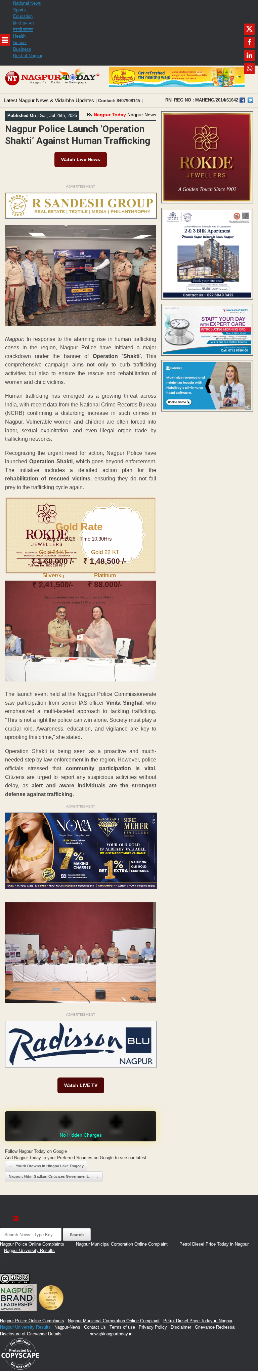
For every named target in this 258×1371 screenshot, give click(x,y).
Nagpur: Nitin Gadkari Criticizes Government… (54, 1176)
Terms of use (122, 1327)
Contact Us (95, 1327)
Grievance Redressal (215, 1327)
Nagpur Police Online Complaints (32, 1244)
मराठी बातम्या (23, 29)
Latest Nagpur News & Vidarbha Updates (49, 100)
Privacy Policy (153, 1327)
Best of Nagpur (27, 55)
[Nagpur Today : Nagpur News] (52, 79)
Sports (19, 9)
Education (23, 16)
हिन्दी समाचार (23, 23)
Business (22, 49)
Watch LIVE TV (80, 1085)
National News (27, 3)
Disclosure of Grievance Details (30, 1333)
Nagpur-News (67, 1327)
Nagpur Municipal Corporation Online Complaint (122, 1244)
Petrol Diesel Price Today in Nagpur (214, 1244)
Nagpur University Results (29, 1250)
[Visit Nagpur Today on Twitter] (250, 100)
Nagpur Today (110, 114)
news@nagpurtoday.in (111, 1333)
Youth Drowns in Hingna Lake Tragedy (46, 1166)
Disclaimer (181, 1327)
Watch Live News (80, 159)
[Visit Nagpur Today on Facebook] (242, 100)
